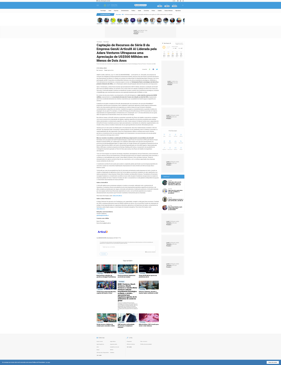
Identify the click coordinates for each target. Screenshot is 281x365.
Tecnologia (103, 10)
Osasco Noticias (169, 10)
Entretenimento (125, 10)
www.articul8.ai (117, 195)
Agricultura (178, 10)
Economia (146, 10)
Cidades (160, 10)
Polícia (153, 10)
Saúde (139, 10)
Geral (110, 10)
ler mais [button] (48, 362)
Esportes (116, 10)
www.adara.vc (101, 209)
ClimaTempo (180, 44)
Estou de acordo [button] (273, 362)
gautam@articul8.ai (103, 215)
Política (133, 10)
